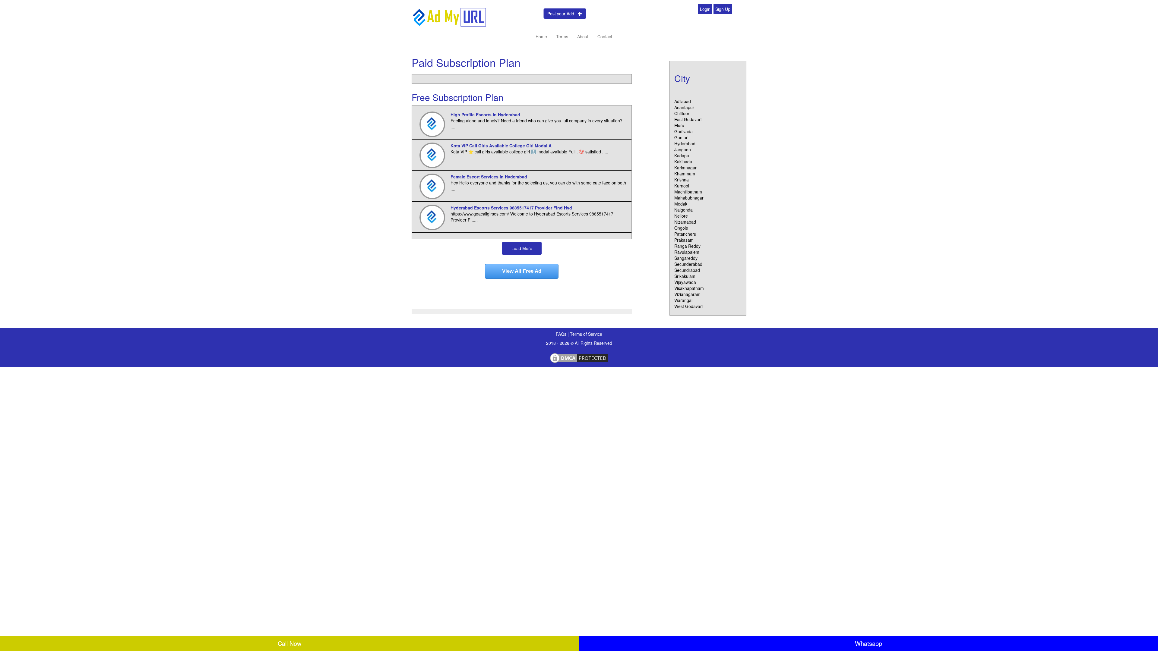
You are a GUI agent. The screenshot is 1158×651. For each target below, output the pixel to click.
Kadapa (681, 156)
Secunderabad (688, 264)
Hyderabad (684, 143)
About (582, 36)
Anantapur (684, 107)
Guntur (681, 137)
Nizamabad (685, 222)
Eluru (679, 125)
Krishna (681, 180)
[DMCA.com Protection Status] (579, 357)
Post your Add (562, 14)
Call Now (289, 643)
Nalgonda (683, 210)
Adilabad (682, 101)
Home (541, 36)
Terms (562, 36)
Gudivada (683, 131)
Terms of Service (586, 334)
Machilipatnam (688, 192)
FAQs (562, 334)
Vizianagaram (687, 294)
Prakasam (684, 240)
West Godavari (688, 306)
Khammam (684, 174)
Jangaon (682, 149)
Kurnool (681, 186)
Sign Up (722, 9)
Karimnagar (685, 168)
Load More (521, 248)
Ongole (681, 228)
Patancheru (685, 234)
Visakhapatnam (689, 288)
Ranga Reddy (687, 246)
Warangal (683, 300)
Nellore (681, 216)
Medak (680, 204)
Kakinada (683, 162)
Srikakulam (684, 276)
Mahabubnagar (689, 198)
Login (705, 9)
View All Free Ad (521, 271)
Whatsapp (868, 643)
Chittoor (681, 113)
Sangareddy (686, 258)
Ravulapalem (686, 252)
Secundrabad (687, 270)
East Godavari (687, 119)
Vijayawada (685, 282)
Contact (604, 36)
